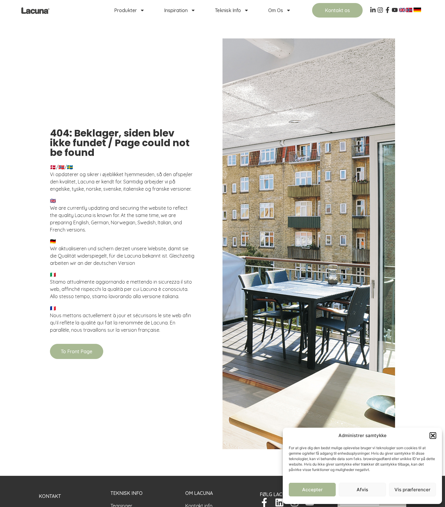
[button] (433, 436)
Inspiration (176, 10)
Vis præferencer (412, 489)
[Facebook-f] (264, 502)
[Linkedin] (279, 502)
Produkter (125, 10)
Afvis (362, 489)
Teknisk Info (228, 10)
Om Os (275, 10)
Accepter (312, 489)
